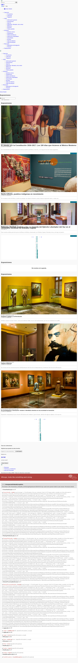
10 (37, 250)
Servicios (9, 27)
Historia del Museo (11, 34)
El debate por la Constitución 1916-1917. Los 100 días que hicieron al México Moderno (38, 145)
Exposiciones (10, 21)
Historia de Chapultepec (13, 36)
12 (37, 253)
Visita (5, 18)
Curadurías (10, 14)
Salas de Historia (11, 40)
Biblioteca (9, 26)
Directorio (6, 467)
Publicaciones (7, 48)
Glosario (9, 46)
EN (6, 6)
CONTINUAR (19, 451)
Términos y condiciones (10, 468)
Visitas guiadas (10, 29)
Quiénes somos (11, 31)
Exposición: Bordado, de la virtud (15, 24)
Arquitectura (10, 33)
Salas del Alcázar (11, 42)
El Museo (6, 30)
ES (3, 6)
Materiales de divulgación (13, 45)
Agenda (9, 23)
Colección (6, 12)
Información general (12, 20)
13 (37, 254)
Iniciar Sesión (8, 8)
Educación (6, 43)
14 (37, 256)
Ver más (74, 153)
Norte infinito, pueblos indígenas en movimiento (22, 194)
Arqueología (10, 37)
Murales (9, 39)
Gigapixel (9, 17)
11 (37, 251)
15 (37, 257)
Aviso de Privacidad (9, 470)
